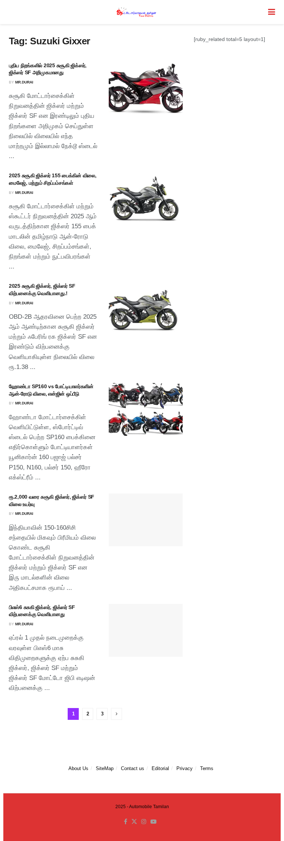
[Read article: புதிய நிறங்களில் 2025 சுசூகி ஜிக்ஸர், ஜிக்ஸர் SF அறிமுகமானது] (146, 88)
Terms (206, 768)
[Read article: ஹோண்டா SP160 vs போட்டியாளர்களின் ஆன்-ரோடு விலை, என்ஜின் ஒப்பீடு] (146, 409)
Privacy (184, 768)
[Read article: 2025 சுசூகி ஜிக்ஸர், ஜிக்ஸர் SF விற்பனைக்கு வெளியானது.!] (146, 309)
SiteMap (105, 768)
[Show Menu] (271, 12)
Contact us (132, 768)
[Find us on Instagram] (143, 822)
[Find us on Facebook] (125, 822)
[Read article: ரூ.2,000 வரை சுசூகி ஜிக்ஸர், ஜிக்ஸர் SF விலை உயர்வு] (146, 519)
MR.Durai (24, 82)
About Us (78, 768)
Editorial (160, 768)
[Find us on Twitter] (134, 822)
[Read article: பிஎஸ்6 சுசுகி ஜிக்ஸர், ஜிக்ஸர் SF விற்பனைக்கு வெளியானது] (146, 630)
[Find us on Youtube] (153, 822)
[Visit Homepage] (136, 12)
